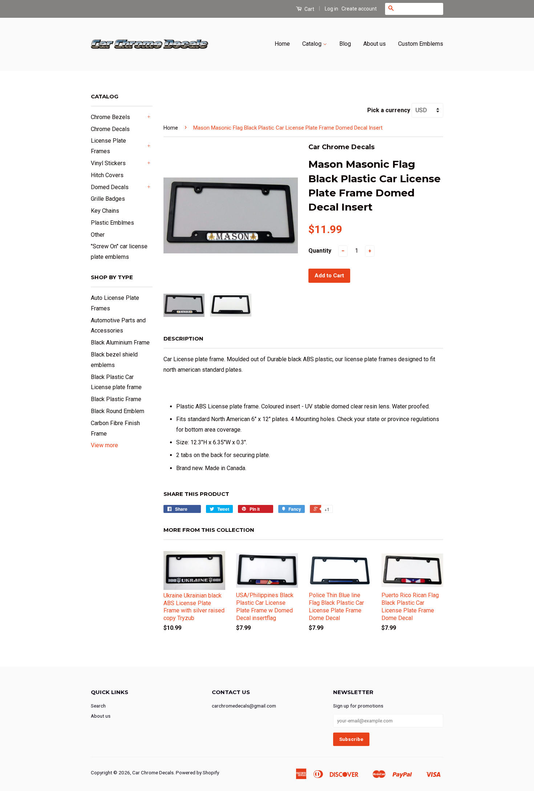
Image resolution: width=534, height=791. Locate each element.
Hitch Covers (107, 175)
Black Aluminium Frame (120, 342)
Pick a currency (389, 110)
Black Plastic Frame (116, 399)
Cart (308, 9)
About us (374, 43)
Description (183, 338)
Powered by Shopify (197, 772)
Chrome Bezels (110, 117)
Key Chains (105, 210)
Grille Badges (108, 198)
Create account (359, 9)
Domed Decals (110, 187)
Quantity (319, 250)
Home (282, 43)
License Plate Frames (108, 146)
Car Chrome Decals (153, 772)
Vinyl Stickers (108, 163)
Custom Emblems (420, 43)
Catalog (312, 43)
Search (98, 706)
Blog (345, 43)
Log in (331, 9)
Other (98, 234)
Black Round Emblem (117, 411)
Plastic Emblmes (112, 222)
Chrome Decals (110, 129)
